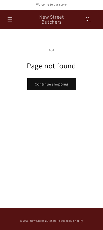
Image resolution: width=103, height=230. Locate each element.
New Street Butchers (43, 220)
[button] (10, 19)
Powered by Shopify (70, 220)
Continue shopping (51, 84)
